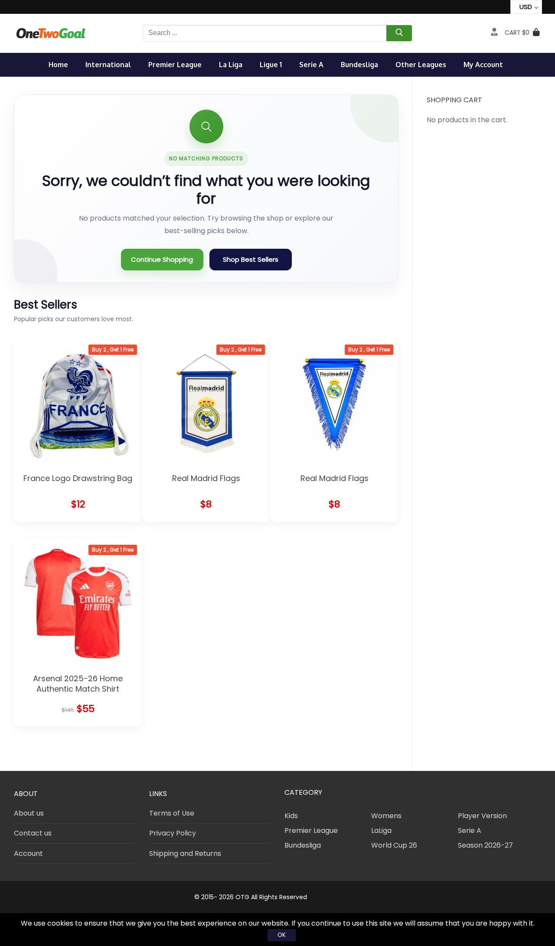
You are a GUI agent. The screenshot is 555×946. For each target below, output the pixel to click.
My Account (483, 64)
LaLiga (381, 830)
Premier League (175, 64)
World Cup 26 (394, 845)
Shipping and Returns (185, 853)
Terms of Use (171, 813)
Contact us (33, 833)
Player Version (482, 816)
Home (58, 64)
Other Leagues (420, 64)
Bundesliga (359, 64)
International (108, 64)
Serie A (311, 64)
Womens (386, 816)
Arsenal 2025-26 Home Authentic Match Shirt (78, 683)
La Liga (230, 64)
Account (28, 853)
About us (29, 813)
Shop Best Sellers (250, 259)
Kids (291, 816)
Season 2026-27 (485, 845)
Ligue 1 (271, 64)
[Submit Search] (399, 34)
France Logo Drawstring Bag (77, 478)
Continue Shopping (162, 259)
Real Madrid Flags (206, 478)
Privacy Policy (172, 833)
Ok (282, 934)
